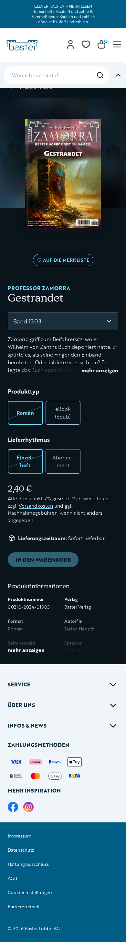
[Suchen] (100, 75)
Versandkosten (36, 506)
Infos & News (27, 725)
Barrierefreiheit (24, 906)
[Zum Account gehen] (70, 44)
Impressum (19, 836)
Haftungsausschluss (28, 864)
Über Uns (21, 705)
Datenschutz (21, 850)
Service (19, 684)
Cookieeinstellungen (30, 892)
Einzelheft (25, 461)
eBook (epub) (63, 412)
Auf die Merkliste (65, 261)
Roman (25, 412)
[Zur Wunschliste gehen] (86, 44)
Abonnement (63, 461)
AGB (12, 878)
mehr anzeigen (99, 370)
